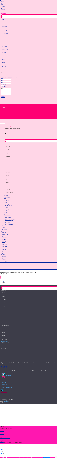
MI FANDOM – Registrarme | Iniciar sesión (6, 381)
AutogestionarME (3, 107)
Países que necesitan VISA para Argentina (9, 220)
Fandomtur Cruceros (4, 249)
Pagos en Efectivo (5, 202)
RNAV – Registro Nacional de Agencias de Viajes (7, 387)
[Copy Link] (28, 277)
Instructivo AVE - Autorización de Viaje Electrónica (9, 221)
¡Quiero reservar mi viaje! (6, 195)
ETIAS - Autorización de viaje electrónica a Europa (9, 216)
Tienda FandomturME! (3, 254)
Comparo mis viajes (4, 258)
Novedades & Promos (4, 261)
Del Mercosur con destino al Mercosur (7, 214)
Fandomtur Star (3, 242)
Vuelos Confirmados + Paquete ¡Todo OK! (6, 247)
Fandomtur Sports (4, 241)
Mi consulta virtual (3, 10)
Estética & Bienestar (4, 239)
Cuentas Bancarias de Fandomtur (7, 203)
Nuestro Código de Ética (4, 384)
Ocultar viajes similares (4, 446)
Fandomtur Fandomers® (6, 401)
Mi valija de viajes (4, 256)
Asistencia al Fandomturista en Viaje (7, 200)
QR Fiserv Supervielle (7, 209)
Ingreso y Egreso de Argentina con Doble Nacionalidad (10, 219)
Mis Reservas (3, 194)
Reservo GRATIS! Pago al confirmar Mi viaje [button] (5, 438)
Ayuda (1, 11)
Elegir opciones (2, 442)
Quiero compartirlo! (2, 281)
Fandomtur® (2, 1)
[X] (28, 276)
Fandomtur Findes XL (4, 244)
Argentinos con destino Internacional (7, 215)
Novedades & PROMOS (3, 6)
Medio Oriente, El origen (4, 236)
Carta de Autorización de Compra (8, 204)
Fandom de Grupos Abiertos (5, 246)
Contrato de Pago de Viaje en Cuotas (8, 205)
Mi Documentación (3, 8)
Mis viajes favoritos (4, 259)
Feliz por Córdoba (4, 232)
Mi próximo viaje (2, 4)
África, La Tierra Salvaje (4, 237)
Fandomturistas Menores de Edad (7, 222)
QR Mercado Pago (6, 210)
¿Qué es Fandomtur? (4, 382)
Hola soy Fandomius (3, 9)
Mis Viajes (2, 3)
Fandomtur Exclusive (4, 253)
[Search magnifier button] (2, 16)
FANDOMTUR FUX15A (4, 251)
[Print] (28, 279)
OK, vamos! (44, 457)
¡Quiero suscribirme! (4, 225)
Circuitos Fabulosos (4, 248)
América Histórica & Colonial (5, 234)
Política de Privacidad (4, 385)
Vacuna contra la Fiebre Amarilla (8, 217)
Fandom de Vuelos (4, 243)
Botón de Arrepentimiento (4, 392)
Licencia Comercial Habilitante (5, 386)
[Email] (28, 278)
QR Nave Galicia (6, 207)
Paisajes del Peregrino (4, 238)
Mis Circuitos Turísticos (4, 229)
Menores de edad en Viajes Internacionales (9, 224)
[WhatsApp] (28, 274)
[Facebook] (28, 275)
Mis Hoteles (3, 227)
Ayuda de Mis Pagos (5, 212)
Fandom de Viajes (3, 260)
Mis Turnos (5, 198)
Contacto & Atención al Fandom (7, 197)
